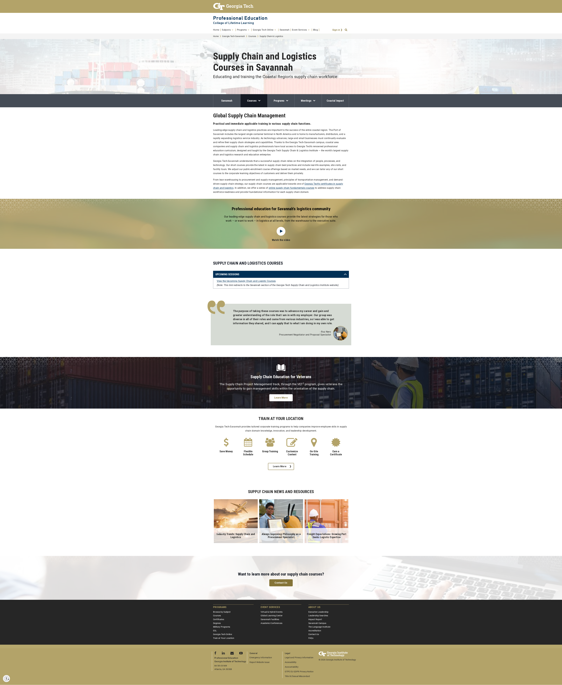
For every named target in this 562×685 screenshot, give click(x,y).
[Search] (346, 30)
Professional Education (240, 18)
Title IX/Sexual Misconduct (297, 676)
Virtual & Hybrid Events (271, 612)
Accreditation (314, 630)
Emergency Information (261, 657)
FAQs (310, 638)
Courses (252, 36)
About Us (314, 607)
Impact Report (315, 619)
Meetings (306, 100)
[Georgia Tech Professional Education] (281, 6)
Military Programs (221, 627)
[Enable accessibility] (6, 678)
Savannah (226, 100)
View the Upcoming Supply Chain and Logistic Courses (246, 281)
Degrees (217, 623)
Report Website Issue (259, 662)
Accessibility (291, 662)
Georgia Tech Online (222, 634)
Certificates (218, 619)
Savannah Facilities (270, 619)
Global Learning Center (271, 615)
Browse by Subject (222, 612)
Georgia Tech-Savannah (233, 36)
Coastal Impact (335, 100)
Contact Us (281, 582)
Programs (279, 100)
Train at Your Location (223, 638)
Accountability (291, 667)
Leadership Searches (318, 615)
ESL (215, 630)
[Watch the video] (281, 231)
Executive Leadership (318, 612)
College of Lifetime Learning (233, 23)
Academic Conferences (271, 623)
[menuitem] (217, 30)
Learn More (281, 397)
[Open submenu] (259, 100)
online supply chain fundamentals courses (291, 188)
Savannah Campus (317, 623)
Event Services (270, 607)
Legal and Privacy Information (299, 657)
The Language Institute (319, 627)
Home (216, 36)
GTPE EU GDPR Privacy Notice (299, 671)
